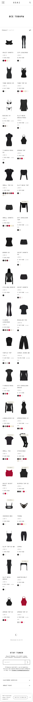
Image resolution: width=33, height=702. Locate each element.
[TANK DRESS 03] (9, 72)
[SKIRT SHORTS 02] (23, 242)
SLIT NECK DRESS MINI (21, 117)
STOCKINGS (21, 451)
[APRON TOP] (23, 140)
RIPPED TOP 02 (23, 483)
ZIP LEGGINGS (22, 52)
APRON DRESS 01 (23, 675)
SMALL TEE (7, 451)
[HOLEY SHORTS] (9, 42)
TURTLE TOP (7, 353)
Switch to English (20, 697)
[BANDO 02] (9, 242)
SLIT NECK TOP (23, 185)
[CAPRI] (23, 536)
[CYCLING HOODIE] (9, 277)
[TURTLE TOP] (9, 342)
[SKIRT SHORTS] (23, 277)
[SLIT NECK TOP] (23, 174)
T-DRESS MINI (8, 385)
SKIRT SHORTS (22, 287)
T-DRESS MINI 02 (8, 151)
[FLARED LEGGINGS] (9, 309)
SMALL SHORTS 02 (8, 676)
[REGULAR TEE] (23, 309)
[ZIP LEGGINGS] (23, 42)
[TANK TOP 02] (23, 72)
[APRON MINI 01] (23, 408)
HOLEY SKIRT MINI (7, 484)
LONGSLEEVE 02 (8, 418)
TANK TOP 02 (22, 83)
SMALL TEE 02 (8, 185)
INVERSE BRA (7, 516)
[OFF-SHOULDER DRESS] (23, 375)
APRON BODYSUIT (23, 645)
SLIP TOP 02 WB (9, 546)
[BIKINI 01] (9, 105)
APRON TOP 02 (8, 612)
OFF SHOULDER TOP (22, 219)
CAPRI (19, 546)
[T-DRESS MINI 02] (9, 140)
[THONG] (23, 505)
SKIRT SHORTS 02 (22, 253)
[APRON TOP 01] (23, 601)
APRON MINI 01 (23, 418)
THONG (19, 516)
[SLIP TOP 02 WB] (9, 536)
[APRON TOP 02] (9, 601)
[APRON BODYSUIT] (23, 634)
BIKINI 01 (7, 115)
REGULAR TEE (22, 320)
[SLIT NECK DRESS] (9, 566)
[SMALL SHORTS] (9, 207)
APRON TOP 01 (22, 612)
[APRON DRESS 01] (23, 665)
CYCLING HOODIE (9, 287)
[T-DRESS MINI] (9, 375)
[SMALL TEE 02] (9, 174)
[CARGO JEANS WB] (23, 342)
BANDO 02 (6, 252)
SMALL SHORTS (8, 218)
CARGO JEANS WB (23, 353)
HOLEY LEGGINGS (9, 645)
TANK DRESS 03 (8, 83)
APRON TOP (21, 150)
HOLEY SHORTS (8, 52)
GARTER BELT (22, 577)
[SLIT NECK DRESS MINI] (23, 105)
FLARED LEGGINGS (6, 321)
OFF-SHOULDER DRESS (22, 387)
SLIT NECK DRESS (7, 578)
